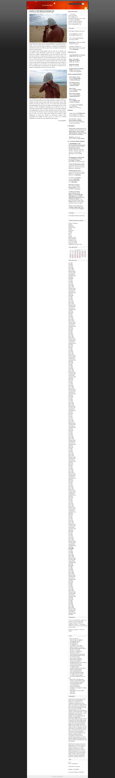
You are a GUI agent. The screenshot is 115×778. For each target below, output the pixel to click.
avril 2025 (70, 282)
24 (79, 256)
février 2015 (71, 454)
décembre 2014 (71, 457)
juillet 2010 (70, 531)
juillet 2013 (70, 481)
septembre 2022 (72, 326)
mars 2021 (70, 351)
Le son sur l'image (72, 241)
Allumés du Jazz (72, 237)
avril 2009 (70, 552)
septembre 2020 (72, 360)
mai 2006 (70, 602)
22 (75, 256)
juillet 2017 (70, 413)
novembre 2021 (71, 340)
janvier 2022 (71, 337)
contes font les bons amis (75, 197)
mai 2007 (70, 585)
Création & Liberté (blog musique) (77, 680)
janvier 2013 (71, 489)
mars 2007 (70, 587)
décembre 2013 (71, 474)
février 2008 (71, 572)
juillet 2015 (70, 447)
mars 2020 (70, 368)
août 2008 (70, 564)
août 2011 (70, 513)
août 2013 (70, 479)
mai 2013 (70, 483)
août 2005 (70, 614)
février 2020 (71, 369)
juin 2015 (70, 448)
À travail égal (79, 194)
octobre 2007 (71, 578)
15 (75, 255)
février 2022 (71, 336)
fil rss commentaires (73, 763)
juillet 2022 (70, 329)
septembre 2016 (72, 427)
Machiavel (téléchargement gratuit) (78, 648)
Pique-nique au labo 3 (75, 170)
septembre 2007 (72, 579)
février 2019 (71, 386)
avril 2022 (70, 333)
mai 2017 (70, 416)
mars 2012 (70, 503)
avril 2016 (70, 434)
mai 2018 (70, 399)
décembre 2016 (71, 423)
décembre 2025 (71, 271)
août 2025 (70, 277)
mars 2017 (70, 419)
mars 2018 (70, 402)
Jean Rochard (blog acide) (76, 683)
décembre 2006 (71, 592)
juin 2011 (70, 516)
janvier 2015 (71, 455)
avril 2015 (70, 451)
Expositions (71, 230)
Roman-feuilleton (72, 238)
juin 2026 (70, 263)
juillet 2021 (70, 346)
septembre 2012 (72, 495)
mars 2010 (70, 537)
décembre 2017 (71, 406)
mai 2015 (70, 450)
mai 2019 (70, 382)
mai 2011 (70, 517)
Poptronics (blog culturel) (75, 669)
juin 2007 (70, 583)
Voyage (70, 236)
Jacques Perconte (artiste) (76, 665)
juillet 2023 (70, 312)
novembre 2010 (71, 526)
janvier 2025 (71, 287)
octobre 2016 (71, 426)
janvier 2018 (71, 405)
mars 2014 (70, 469)
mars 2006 (70, 604)
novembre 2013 (71, 475)
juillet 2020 (70, 362)
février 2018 (71, 403)
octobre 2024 (71, 291)
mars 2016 (70, 436)
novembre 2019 (71, 374)
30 (77, 257)
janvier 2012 (71, 506)
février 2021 (71, 353)
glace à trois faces (73, 200)
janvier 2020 (71, 371)
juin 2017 (70, 414)
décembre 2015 (71, 440)
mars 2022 (70, 334)
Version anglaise (73, 116)
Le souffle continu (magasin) (76, 675)
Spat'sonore (72, 693)
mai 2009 (70, 551)
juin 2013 (70, 482)
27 (70, 257)
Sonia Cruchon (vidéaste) (75, 658)
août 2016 (70, 429)
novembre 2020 (71, 357)
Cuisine (70, 233)
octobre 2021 (71, 341)
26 (85, 256)
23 (77, 256)
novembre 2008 (71, 559)
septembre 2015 (72, 444)
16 (77, 255)
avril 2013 (70, 485)
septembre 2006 (72, 596)
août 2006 (70, 597)
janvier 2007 (71, 590)
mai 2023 (70, 315)
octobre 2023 (71, 308)
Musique (70, 224)
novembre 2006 (71, 593)
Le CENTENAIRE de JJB (74, 143)
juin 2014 (70, 465)
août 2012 (70, 496)
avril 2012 (70, 502)
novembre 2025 (71, 272)
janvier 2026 (71, 270)
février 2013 (71, 488)
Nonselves (71, 137)
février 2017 (71, 420)
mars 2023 (70, 317)
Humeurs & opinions (73, 223)
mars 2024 (70, 301)
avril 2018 (70, 400)
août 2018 (70, 395)
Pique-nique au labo (79, 164)
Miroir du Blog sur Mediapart (76, 640)
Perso (52, 12)
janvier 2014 (71, 472)
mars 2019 (70, 385)
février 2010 (71, 538)
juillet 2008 (70, 565)
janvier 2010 (71, 540)
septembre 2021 (72, 343)
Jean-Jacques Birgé (47, 5)
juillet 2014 (70, 464)
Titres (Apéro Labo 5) (74, 82)
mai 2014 (70, 466)
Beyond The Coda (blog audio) (77, 679)
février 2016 (71, 437)
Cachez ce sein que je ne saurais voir (41, 11)
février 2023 (71, 319)
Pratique (70, 231)
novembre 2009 (71, 542)
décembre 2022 (71, 322)
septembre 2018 (72, 393)
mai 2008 (70, 568)
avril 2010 (70, 535)
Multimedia (70, 226)
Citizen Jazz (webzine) (75, 686)
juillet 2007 (70, 582)
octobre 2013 (71, 476)
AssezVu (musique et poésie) (76, 682)
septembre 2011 (72, 512)
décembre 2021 (71, 339)
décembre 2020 (71, 355)
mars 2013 (70, 486)
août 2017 (70, 412)
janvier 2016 (71, 438)
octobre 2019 (71, 375)
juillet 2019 (70, 379)
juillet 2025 (70, 278)
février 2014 (71, 471)
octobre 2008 (71, 561)
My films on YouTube (75, 649)
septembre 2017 (72, 410)
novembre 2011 (71, 509)
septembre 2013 (72, 478)
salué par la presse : (75, 148)
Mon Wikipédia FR (74, 642)
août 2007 (70, 580)
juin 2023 (70, 313)
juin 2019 (70, 381)
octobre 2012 (71, 493)
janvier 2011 (71, 523)
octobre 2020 (71, 358)
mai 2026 (70, 264)
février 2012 (71, 504)
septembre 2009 (72, 545)
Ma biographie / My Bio (75, 641)
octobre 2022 (71, 324)
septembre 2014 (72, 461)
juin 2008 (70, 566)
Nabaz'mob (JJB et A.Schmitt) (77, 647)
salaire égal (71, 196)
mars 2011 (70, 520)
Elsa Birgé (72, 689)
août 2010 (70, 530)
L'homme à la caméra (74, 198)
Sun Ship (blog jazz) (74, 685)
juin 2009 (70, 549)
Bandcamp (77, 168)
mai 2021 (70, 348)
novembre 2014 (71, 458)
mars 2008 (70, 571)
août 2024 (70, 294)
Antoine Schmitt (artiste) (75, 663)
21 (72, 256)
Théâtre (70, 228)
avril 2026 (70, 265)
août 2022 (70, 327)
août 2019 (70, 378)
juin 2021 (70, 347)
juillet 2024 (70, 295)
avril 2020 (70, 367)
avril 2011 (70, 519)
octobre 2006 (71, 594)
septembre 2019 (72, 377)
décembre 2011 (71, 507)
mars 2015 (70, 452)
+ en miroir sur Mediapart (74, 19)
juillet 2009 (71, 548)
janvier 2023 (71, 320)
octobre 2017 (71, 409)
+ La (80, 198)
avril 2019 (70, 384)
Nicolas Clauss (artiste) (75, 661)
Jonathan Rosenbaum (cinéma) (77, 668)
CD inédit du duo (75, 205)
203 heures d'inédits (80, 42)
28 (72, 257)
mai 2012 (70, 500)
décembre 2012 (71, 490)
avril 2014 (70, 468)
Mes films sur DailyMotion (76, 651)
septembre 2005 (72, 613)
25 (82, 256)
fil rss (69, 762)
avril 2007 (70, 586)
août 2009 (70, 547)
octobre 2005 (71, 611)
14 (72, 255)
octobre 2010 (71, 527)
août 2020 (70, 361)
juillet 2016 (70, 430)
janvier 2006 (71, 607)
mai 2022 (70, 332)
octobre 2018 (71, 392)
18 (82, 255)
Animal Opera (75, 64)
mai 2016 (70, 433)
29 (75, 257)
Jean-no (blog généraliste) (76, 671)
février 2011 (71, 521)
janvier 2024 (71, 303)
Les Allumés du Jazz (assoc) (76, 673)
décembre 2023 (71, 305)
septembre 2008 (72, 562)
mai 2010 (70, 534)
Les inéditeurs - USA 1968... (76, 645)
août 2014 (70, 462)
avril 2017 (70, 417)
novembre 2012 (71, 492)
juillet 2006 (70, 599)
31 (79, 257)
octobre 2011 (71, 510)
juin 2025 (70, 279)
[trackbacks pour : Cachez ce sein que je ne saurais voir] (65, 120)
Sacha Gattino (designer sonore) (77, 655)
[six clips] (68, 134)
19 (85, 255)
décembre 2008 (71, 558)
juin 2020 (70, 364)
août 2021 (70, 344)
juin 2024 (70, 296)
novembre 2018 (71, 391)
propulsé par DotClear (57, 776)
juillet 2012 (70, 497)
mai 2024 (70, 298)
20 (70, 256)
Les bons (80, 196)
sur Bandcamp (77, 189)
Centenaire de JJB (72, 243)
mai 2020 (70, 365)
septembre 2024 (72, 292)
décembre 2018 (71, 389)
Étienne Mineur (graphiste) (76, 659)
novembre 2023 (71, 306)
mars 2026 (70, 267)
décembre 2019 (71, 372)
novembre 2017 (71, 407)
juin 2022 (70, 330)
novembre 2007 (71, 576)
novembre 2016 (71, 424)
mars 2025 (70, 284)
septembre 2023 (72, 309)
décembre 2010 (71, 524)
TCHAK (71, 70)
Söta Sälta (72, 692)
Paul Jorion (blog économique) (77, 672)
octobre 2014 (71, 459)
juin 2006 (70, 600)
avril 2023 (70, 316)
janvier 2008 (71, 573)
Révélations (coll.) (72, 240)
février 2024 (71, 302)
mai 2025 (70, 281)
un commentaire (62, 120)
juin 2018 (70, 398)
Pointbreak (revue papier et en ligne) (78, 687)
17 (79, 255)
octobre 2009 (71, 544)
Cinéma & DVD (71, 227)
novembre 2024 (71, 289)
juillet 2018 (70, 396)
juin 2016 (70, 431)
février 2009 (71, 555)
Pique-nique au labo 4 (74, 60)
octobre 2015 (71, 443)
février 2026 (71, 268)
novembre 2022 (71, 323)
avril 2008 (70, 569)
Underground (81, 113)
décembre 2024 (71, 288)
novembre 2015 (71, 441)
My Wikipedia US (74, 644)
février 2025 (71, 285)
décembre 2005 (71, 608)
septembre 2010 (72, 528)
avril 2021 (70, 350)
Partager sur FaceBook (73, 769)
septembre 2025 (72, 275)
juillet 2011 (70, 514)
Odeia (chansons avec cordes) (77, 690)
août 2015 (70, 445)
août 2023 (70, 310)
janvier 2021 (71, 354)
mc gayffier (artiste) (74, 666)
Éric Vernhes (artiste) (75, 656)
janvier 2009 (71, 556)
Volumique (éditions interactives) (77, 654)
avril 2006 (70, 603)
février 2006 (71, 606)
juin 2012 (70, 499)
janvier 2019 (71, 388)
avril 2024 (70, 299)
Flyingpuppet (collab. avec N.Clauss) (78, 662)
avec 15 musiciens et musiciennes (77, 145)
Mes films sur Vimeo (74, 652)
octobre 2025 (71, 274)
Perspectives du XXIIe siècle (77, 157)
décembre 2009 (71, 541)
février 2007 (71, 589)
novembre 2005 (71, 610)
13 (70, 255)
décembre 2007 (71, 575)
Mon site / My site (74, 638)
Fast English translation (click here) (76, 31)
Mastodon (81, 772)
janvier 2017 (71, 422)
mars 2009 (70, 554)
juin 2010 (70, 533)
